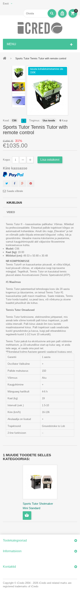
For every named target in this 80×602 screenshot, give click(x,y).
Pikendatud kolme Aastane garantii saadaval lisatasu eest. (39, 351)
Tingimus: (34, 120)
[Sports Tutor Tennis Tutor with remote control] (47, 94)
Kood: (6, 120)
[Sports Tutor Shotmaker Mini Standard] (40, 482)
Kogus (6, 159)
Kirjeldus (14, 202)
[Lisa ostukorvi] (27, 515)
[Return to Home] (4, 58)
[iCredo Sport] (40, 28)
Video (11, 212)
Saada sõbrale (15, 191)
